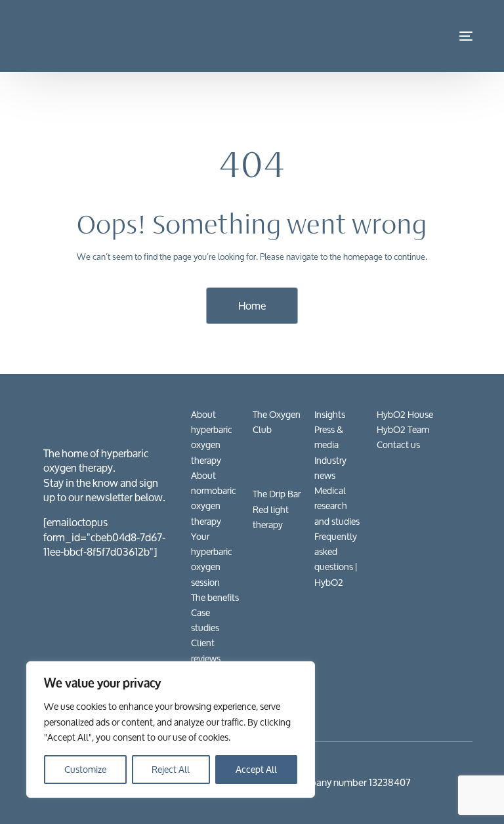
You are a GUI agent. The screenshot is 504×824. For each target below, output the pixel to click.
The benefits (215, 597)
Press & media (328, 437)
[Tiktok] (466, 701)
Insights (329, 414)
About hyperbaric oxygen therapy (211, 437)
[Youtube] (403, 701)
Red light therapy (271, 517)
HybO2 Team (403, 429)
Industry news (330, 468)
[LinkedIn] (445, 701)
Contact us (398, 444)
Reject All (171, 769)
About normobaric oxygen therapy (213, 498)
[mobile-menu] (456, 36)
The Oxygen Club (277, 422)
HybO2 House (405, 414)
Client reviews (205, 650)
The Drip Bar (277, 493)
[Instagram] (424, 701)
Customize (85, 769)
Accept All (256, 769)
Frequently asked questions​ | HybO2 (335, 559)
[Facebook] (382, 701)
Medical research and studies (337, 505)
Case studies (205, 620)
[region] (170, 729)
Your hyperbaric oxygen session (211, 559)
